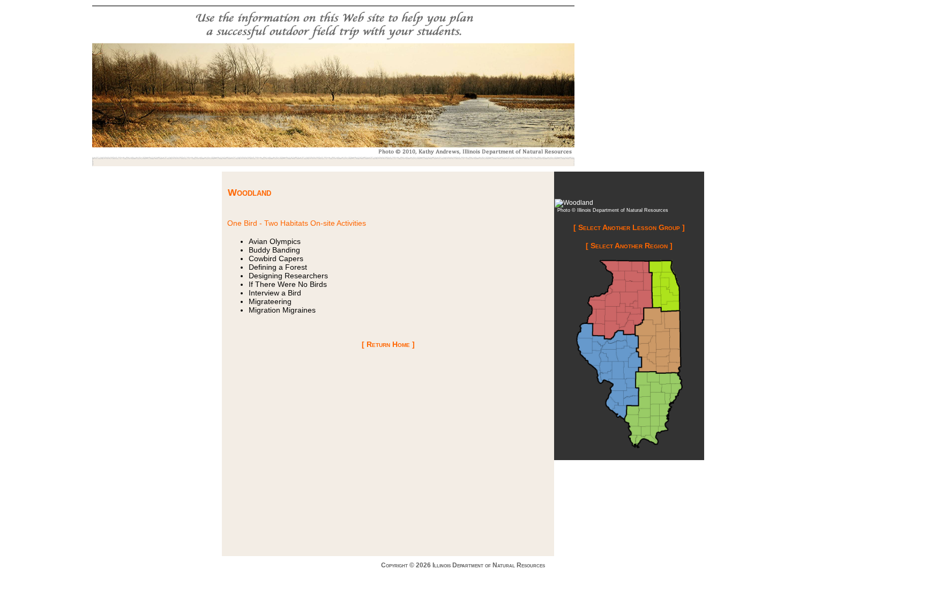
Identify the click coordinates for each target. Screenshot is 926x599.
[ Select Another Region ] (629, 245)
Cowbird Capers (276, 258)
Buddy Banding (274, 250)
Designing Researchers (288, 275)
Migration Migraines (282, 310)
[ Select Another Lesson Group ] (629, 227)
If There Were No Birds (288, 284)
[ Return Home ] (388, 344)
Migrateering (270, 301)
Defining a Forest (278, 267)
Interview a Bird (275, 293)
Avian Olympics (275, 241)
